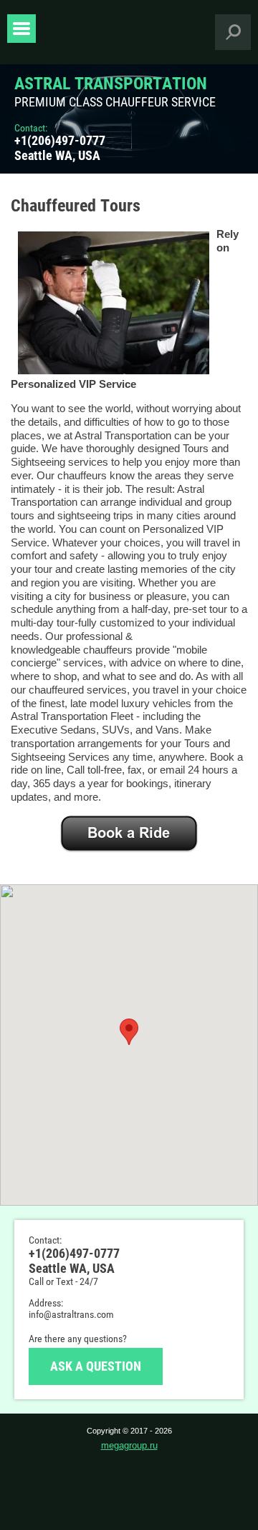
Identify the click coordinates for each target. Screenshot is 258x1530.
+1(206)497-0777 (59, 140)
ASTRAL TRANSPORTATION (110, 83)
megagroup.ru (129, 1445)
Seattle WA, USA (57, 155)
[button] (129, 1032)
